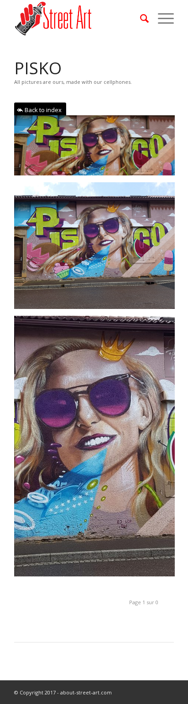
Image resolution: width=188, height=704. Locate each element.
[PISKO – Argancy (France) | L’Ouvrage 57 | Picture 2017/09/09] (98, 148)
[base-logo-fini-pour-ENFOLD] (78, 18)
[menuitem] (140, 18)
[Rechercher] (140, 18)
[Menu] (161, 18)
